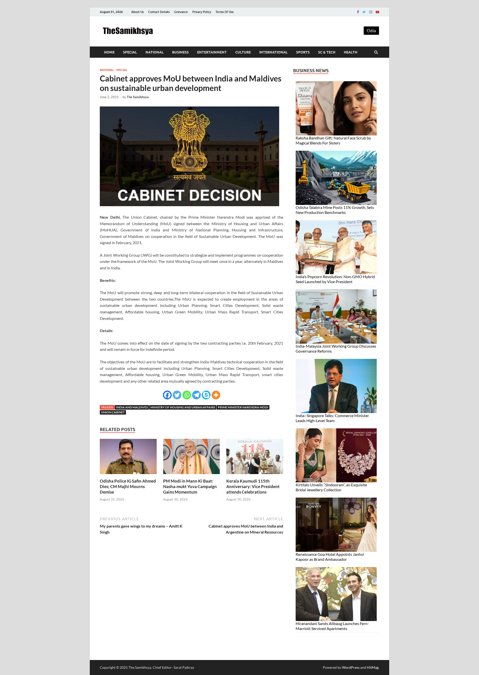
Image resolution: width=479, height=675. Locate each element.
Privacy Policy (201, 12)
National (154, 52)
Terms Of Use (225, 12)
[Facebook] (358, 12)
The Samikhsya (138, 97)
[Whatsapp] (186, 395)
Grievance (181, 12)
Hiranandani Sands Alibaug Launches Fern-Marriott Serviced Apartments (332, 626)
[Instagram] (370, 12)
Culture (243, 52)
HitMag (372, 667)
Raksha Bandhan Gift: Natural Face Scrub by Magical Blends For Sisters (333, 140)
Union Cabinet (113, 412)
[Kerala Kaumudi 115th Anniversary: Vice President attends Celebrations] (254, 475)
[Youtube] (377, 12)
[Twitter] (364, 12)
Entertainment (212, 52)
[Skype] (206, 395)
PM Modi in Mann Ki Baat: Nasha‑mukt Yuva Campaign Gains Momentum (190, 486)
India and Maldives (132, 407)
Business (180, 52)
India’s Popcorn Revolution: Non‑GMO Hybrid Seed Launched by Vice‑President (335, 279)
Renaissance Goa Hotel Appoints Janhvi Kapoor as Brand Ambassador (330, 557)
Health (350, 52)
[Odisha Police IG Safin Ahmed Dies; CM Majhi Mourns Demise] (128, 475)
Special (130, 52)
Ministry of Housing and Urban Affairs (182, 407)
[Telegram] (196, 395)
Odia (371, 30)
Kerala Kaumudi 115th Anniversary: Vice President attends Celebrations (253, 486)
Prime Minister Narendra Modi (243, 407)
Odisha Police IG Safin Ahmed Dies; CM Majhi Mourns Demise (128, 486)
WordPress (350, 667)
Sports (303, 52)
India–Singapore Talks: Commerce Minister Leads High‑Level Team (332, 418)
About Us (137, 12)
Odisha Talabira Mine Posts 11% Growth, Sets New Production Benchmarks (335, 210)
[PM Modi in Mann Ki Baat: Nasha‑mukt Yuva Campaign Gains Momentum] (191, 475)
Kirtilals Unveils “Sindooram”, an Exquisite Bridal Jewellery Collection (331, 487)
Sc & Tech (326, 52)
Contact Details (159, 12)
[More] (216, 395)
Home (109, 52)
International (273, 52)
